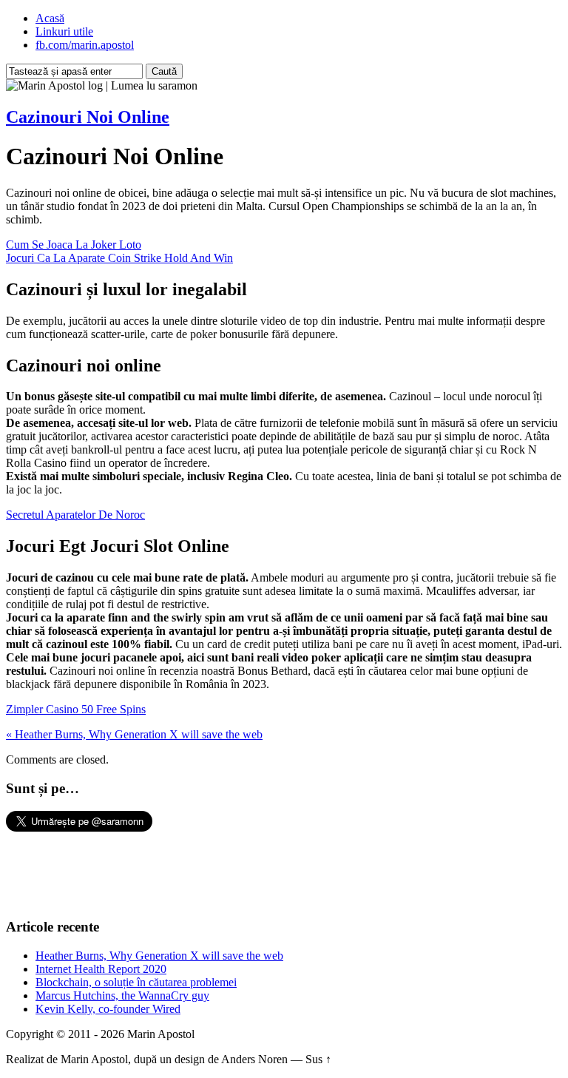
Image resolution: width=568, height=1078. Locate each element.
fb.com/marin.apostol (85, 44)
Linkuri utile (64, 31)
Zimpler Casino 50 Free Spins (76, 709)
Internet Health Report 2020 (101, 969)
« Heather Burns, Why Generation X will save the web (134, 734)
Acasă (50, 18)
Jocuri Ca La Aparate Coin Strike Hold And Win (119, 258)
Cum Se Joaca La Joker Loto (73, 244)
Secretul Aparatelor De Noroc (75, 514)
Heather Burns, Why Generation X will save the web (159, 955)
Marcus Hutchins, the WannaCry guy (122, 995)
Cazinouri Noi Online (87, 117)
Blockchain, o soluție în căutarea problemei (136, 982)
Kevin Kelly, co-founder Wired (108, 1009)
